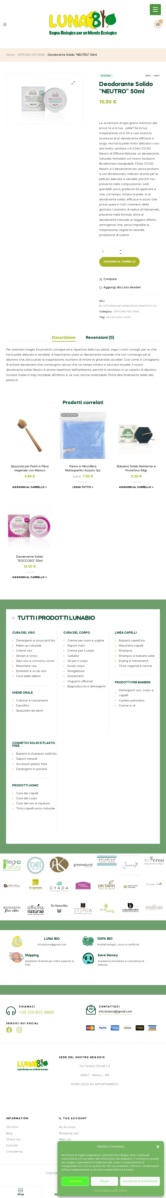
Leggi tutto (81, 487)
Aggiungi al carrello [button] (28, 487)
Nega (104, 1181)
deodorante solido (118, 317)
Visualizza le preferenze (140, 1181)
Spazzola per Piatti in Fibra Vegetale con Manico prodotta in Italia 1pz (30, 469)
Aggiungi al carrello (119, 262)
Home (10, 55)
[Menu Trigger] (155, 9)
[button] (158, 1147)
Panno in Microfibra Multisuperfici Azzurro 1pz (83, 468)
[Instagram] (19, 1030)
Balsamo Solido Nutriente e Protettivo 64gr (136, 468)
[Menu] (8, 24)
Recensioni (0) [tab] (100, 338)
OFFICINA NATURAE (31, 55)
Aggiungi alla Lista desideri (122, 287)
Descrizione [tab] (64, 338)
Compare (110, 279)
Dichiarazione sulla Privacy (110, 1190)
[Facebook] (9, 1030)
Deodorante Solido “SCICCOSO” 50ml (29, 558)
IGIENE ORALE (22, 692)
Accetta (75, 1181)
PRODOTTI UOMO (25, 785)
